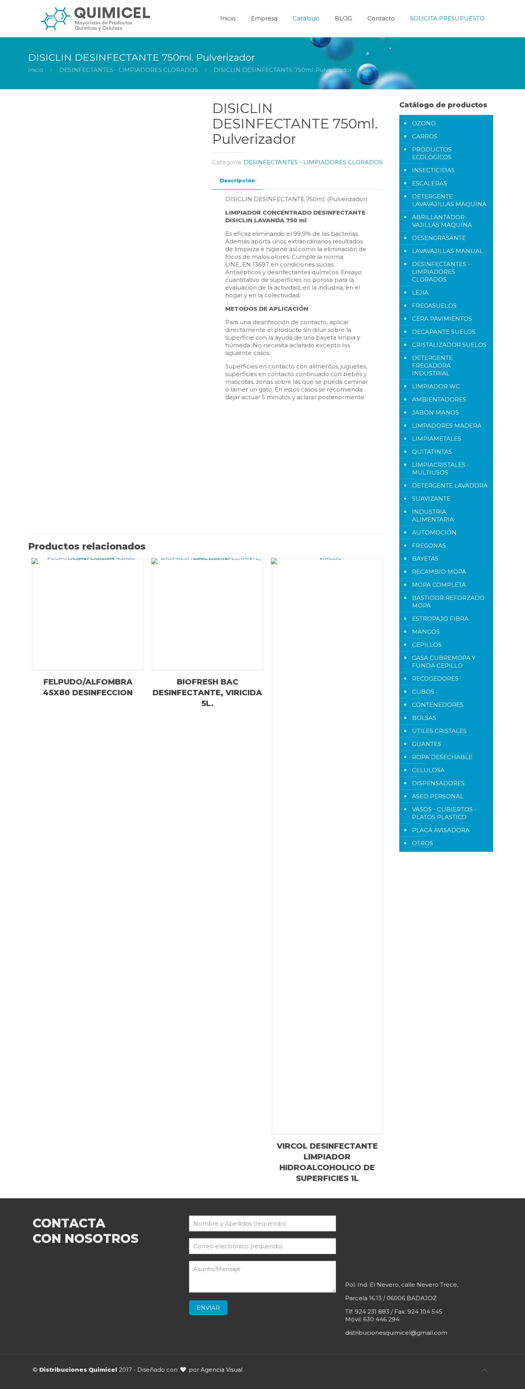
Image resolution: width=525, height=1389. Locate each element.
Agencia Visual (222, 1369)
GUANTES (426, 744)
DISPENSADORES (438, 783)
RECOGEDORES (435, 678)
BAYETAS (425, 558)
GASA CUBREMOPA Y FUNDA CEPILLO (443, 661)
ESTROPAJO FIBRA (440, 618)
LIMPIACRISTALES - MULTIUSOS (440, 468)
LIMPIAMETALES (436, 438)
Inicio (35, 69)
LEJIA (420, 292)
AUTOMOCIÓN (434, 532)
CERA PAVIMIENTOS (442, 318)
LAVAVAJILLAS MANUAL (447, 251)
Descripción (237, 180)
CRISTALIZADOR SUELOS (449, 344)
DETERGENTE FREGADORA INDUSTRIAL (432, 365)
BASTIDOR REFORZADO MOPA (448, 601)
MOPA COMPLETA (439, 584)
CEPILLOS (427, 644)
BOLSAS (424, 717)
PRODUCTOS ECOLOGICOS (432, 153)
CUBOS (423, 691)
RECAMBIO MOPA (439, 571)
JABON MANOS (435, 412)
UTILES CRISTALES (439, 730)
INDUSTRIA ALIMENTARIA (433, 515)
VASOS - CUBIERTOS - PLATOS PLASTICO (444, 813)
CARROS (424, 136)
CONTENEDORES (438, 704)
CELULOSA (428, 770)
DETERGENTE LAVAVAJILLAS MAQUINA (449, 200)
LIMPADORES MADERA (447, 425)
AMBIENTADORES (439, 399)
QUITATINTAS (432, 451)
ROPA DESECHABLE (442, 757)
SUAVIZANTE (431, 498)
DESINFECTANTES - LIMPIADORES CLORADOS (128, 69)
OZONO (424, 123)
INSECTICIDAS (433, 170)
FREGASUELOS (434, 305)
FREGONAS (429, 545)
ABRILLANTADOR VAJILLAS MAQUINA (442, 220)
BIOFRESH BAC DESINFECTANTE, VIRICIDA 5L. (207, 692)
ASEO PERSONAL (438, 796)
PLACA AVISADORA (441, 830)
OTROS (422, 843)
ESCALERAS (429, 183)
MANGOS (426, 631)
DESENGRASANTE (439, 237)
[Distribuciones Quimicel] (95, 18)
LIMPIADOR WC (436, 386)
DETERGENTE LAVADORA (450, 485)
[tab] (237, 180)
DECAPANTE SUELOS (443, 331)
